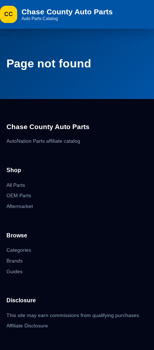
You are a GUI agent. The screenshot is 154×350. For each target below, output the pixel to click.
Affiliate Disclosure (27, 325)
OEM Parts (18, 195)
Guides (14, 271)
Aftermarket (19, 206)
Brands (14, 261)
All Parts (15, 185)
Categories (18, 250)
